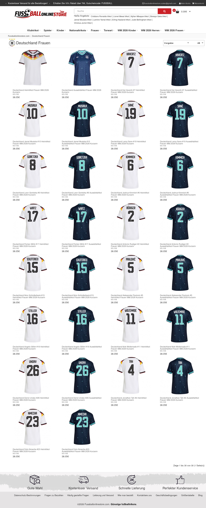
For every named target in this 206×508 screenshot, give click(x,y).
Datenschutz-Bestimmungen (27, 495)
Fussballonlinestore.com (18, 36)
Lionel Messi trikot (121, 16)
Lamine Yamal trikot (101, 19)
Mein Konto (185, 3)
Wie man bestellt (125, 495)
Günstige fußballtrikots (123, 504)
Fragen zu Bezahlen (54, 495)
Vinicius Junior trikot (83, 22)
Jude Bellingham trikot (141, 19)
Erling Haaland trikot (121, 19)
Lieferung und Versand (103, 495)
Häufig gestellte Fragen (78, 495)
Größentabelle (187, 495)
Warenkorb (199, 3)
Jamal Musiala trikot (82, 19)
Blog (200, 495)
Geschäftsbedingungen (166, 495)
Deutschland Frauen (41, 36)
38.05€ (16, 97)
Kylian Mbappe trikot (140, 16)
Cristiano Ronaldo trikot (101, 16)
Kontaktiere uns (144, 495)
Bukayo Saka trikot (158, 16)
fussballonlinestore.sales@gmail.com (160, 3)
